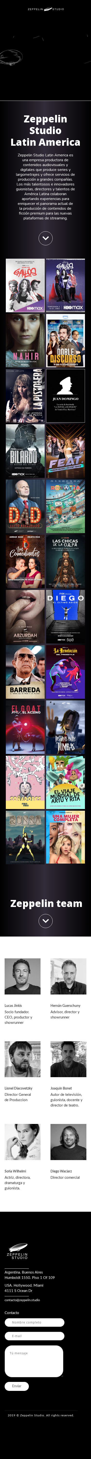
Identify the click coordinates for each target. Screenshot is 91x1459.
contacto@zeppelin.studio (22, 1300)
